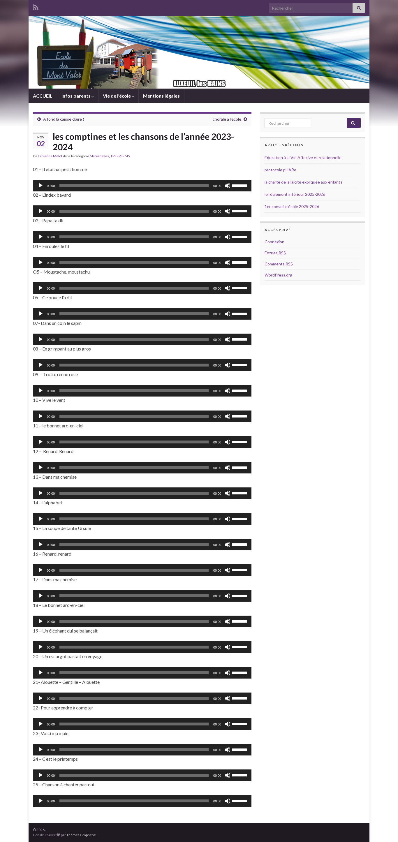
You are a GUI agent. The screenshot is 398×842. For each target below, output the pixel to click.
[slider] (240, 185)
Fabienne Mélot (50, 156)
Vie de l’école (117, 95)
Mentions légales (161, 95)
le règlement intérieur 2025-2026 (295, 194)
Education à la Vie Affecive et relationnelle (303, 157)
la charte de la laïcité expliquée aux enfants (303, 181)
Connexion (274, 241)
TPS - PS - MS (120, 156)
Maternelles (99, 156)
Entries (275, 252)
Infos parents (76, 95)
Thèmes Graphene (81, 835)
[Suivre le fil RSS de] (35, 6)
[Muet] (227, 186)
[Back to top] (385, 829)
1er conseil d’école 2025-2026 (292, 206)
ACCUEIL (42, 95)
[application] (142, 185)
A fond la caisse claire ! (63, 119)
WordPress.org (278, 274)
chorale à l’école (227, 119)
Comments (279, 263)
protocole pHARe (280, 169)
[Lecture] (40, 186)
